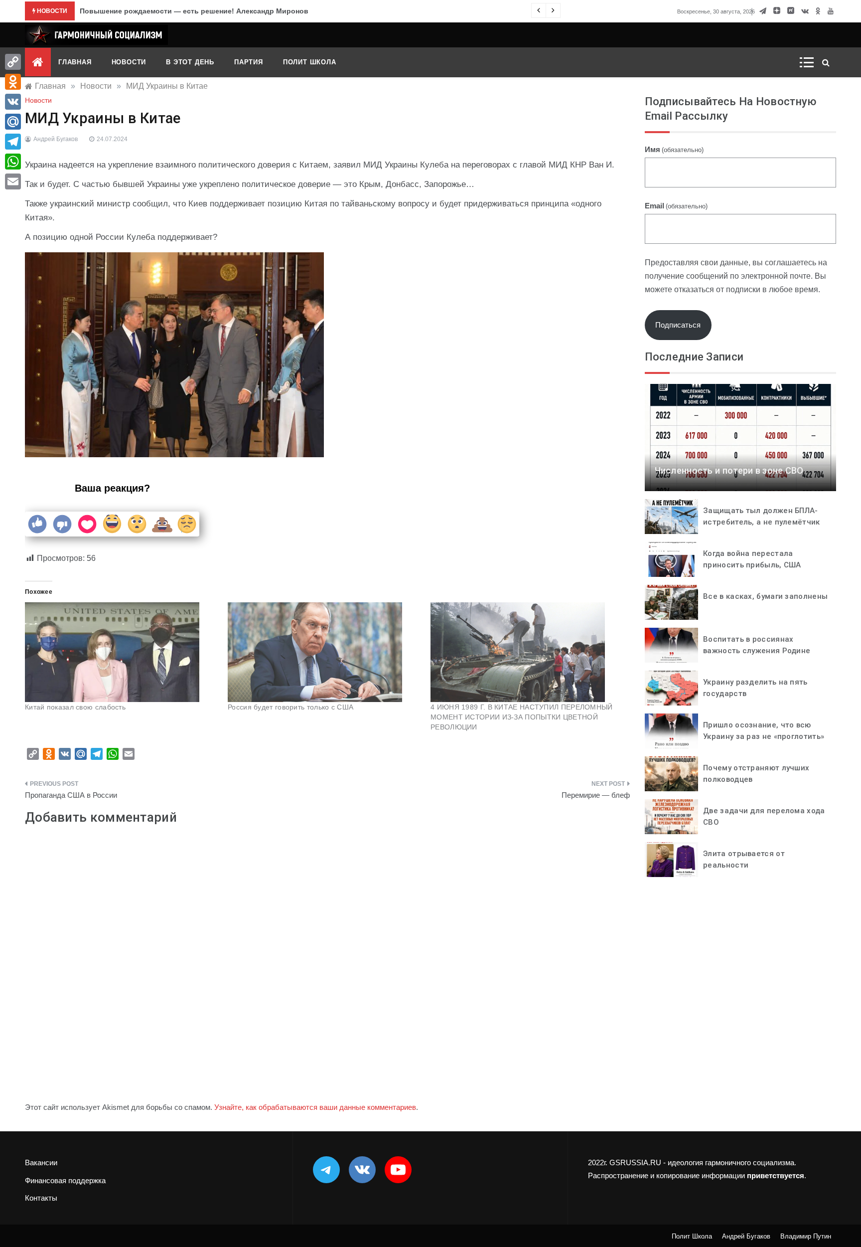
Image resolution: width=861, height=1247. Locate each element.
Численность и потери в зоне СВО (729, 470)
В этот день (190, 62)
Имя (674, 149)
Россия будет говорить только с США (290, 707)
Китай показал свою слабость (75, 707)
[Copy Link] (13, 62)
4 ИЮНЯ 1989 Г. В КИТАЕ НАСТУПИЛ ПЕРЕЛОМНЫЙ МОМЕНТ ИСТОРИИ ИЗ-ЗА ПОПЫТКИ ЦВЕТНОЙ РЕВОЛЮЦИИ (521, 717)
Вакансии (41, 1162)
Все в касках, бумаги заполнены (765, 596)
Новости (129, 62)
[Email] (13, 181)
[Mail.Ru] (13, 122)
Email (676, 205)
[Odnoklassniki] (13, 82)
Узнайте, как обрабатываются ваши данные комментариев (315, 1107)
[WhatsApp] (13, 162)
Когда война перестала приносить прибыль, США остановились (752, 564)
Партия (248, 62)
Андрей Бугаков (55, 139)
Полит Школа (309, 62)
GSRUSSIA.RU (635, 1162)
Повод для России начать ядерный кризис (155, 11)
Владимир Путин (805, 1236)
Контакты (41, 1198)
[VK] (13, 102)
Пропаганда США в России (71, 795)
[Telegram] (13, 142)
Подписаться (678, 325)
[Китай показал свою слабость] (121, 652)
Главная (75, 62)
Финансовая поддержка (65, 1180)
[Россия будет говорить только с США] (324, 652)
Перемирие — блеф (596, 795)
